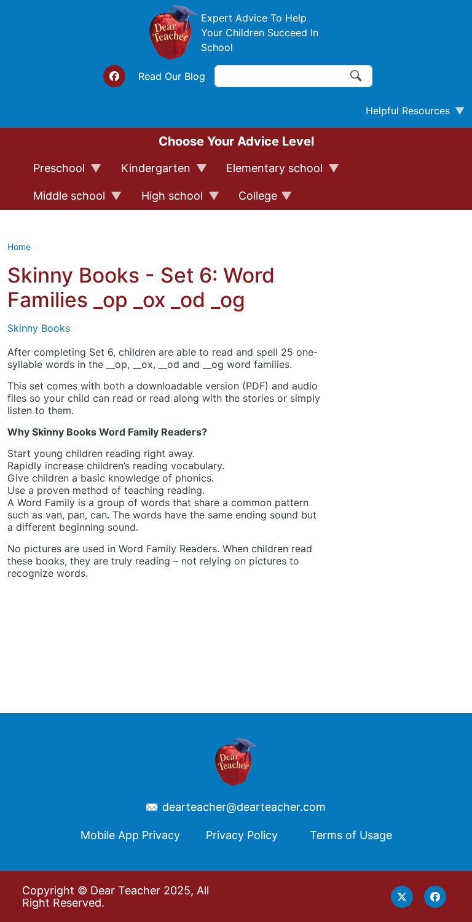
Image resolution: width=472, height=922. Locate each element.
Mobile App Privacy (130, 835)
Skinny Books (38, 328)
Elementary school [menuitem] (269, 172)
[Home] (173, 32)
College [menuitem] (252, 199)
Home (19, 246)
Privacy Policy (242, 835)
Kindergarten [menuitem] (150, 172)
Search (356, 76)
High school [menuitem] (166, 199)
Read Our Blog (171, 76)
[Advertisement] (413, 457)
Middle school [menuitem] (63, 199)
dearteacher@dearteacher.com (244, 807)
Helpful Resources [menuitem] (403, 113)
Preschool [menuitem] (53, 172)
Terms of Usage (351, 835)
